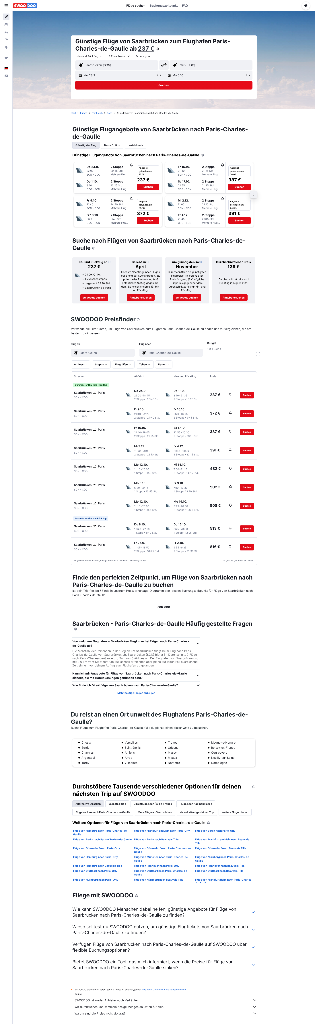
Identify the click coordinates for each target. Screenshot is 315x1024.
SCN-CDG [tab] (164, 607)
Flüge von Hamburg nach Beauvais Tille (97, 865)
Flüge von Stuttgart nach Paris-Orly (95, 870)
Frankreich (97, 113)
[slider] (258, 354)
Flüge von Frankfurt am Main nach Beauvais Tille (222, 841)
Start (73, 113)
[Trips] (6, 58)
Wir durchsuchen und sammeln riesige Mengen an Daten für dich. (119, 1007)
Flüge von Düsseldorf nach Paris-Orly (96, 848)
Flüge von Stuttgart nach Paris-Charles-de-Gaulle (161, 872)
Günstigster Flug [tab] (85, 145)
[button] (6, 6)
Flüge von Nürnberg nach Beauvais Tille (158, 879)
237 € (146, 48)
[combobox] (89, 56)
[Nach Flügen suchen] (6, 16)
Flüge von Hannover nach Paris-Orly (156, 865)
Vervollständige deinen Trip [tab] (197, 812)
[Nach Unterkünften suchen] (6, 24)
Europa (83, 113)
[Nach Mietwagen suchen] (6, 32)
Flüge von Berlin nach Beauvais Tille (156, 839)
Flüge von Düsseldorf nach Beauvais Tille (220, 848)
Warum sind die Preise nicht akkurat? (100, 1013)
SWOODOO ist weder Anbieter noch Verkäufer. (107, 1000)
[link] (94, 297)
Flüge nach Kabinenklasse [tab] (196, 803)
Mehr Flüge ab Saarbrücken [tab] (155, 812)
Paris (109, 113)
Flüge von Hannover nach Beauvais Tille (219, 865)
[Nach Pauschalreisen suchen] (6, 39)
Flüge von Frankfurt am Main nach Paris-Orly (162, 830)
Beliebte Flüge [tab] (117, 803)
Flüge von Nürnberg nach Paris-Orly (95, 879)
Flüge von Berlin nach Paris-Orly (215, 830)
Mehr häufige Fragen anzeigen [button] (136, 692)
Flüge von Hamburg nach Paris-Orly (95, 856)
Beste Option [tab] (112, 145)
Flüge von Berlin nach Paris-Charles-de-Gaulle (102, 839)
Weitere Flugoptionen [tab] (235, 812)
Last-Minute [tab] (135, 145)
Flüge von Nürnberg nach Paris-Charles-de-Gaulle (222, 858)
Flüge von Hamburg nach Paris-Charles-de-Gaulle (100, 832)
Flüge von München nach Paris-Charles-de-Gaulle (161, 858)
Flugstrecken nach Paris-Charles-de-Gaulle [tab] (102, 812)
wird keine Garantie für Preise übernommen (164, 989)
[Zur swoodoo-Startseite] (25, 5)
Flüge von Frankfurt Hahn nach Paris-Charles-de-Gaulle (224, 881)
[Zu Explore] (6, 47)
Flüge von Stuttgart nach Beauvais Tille (219, 870)
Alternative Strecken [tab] (88, 803)
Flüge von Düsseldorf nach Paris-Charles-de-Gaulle (162, 850)
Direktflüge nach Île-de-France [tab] (153, 803)
